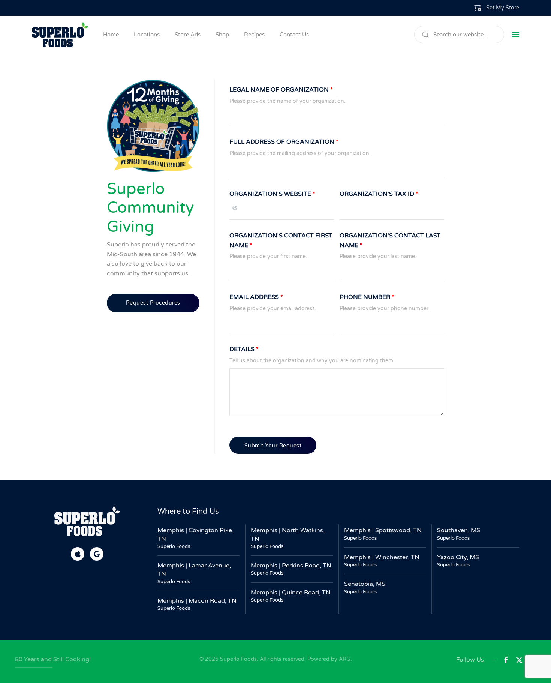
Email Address (256, 297)
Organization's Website (272, 194)
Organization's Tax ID (379, 194)
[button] (497, 8)
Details (244, 349)
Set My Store (502, 8)
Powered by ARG (328, 659)
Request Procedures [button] (153, 303)
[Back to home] (60, 34)
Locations (147, 34)
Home (111, 34)
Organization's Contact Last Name (390, 240)
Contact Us (294, 34)
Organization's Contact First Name (280, 240)
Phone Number (367, 297)
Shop (222, 34)
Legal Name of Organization (281, 89)
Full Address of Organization (283, 142)
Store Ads (188, 34)
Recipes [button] (254, 34)
